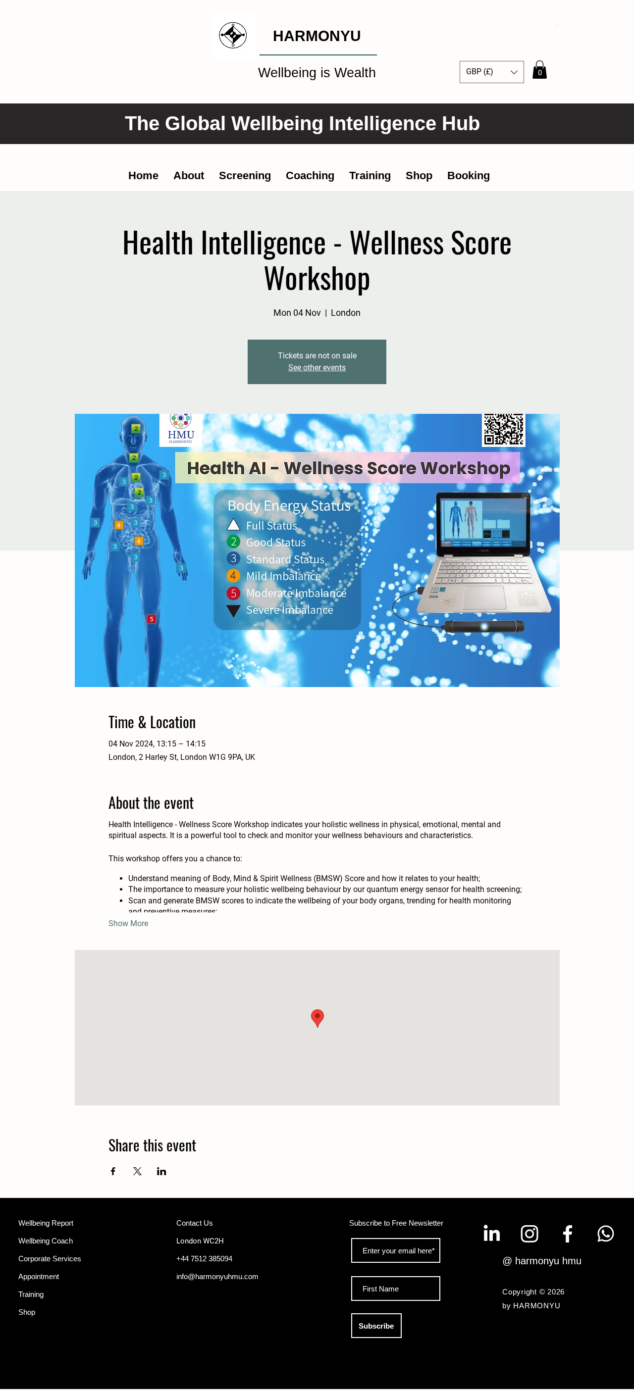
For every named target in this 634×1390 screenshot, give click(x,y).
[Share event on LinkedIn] (161, 1171)
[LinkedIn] (491, 1233)
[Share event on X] (137, 1171)
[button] (557, 25)
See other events (317, 367)
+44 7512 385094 (204, 1258)
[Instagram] (529, 1233)
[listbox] (492, 72)
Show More (128, 923)
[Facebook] (567, 1233)
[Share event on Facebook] (113, 1171)
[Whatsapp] (606, 1233)
